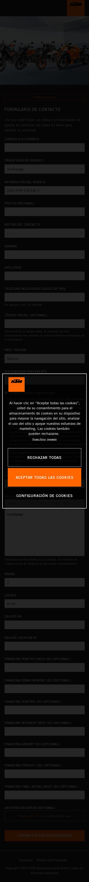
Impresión (52, 439)
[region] (44, 441)
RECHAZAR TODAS (44, 457)
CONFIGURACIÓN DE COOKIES (44, 495)
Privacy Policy (39, 439)
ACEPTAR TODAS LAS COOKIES (44, 477)
